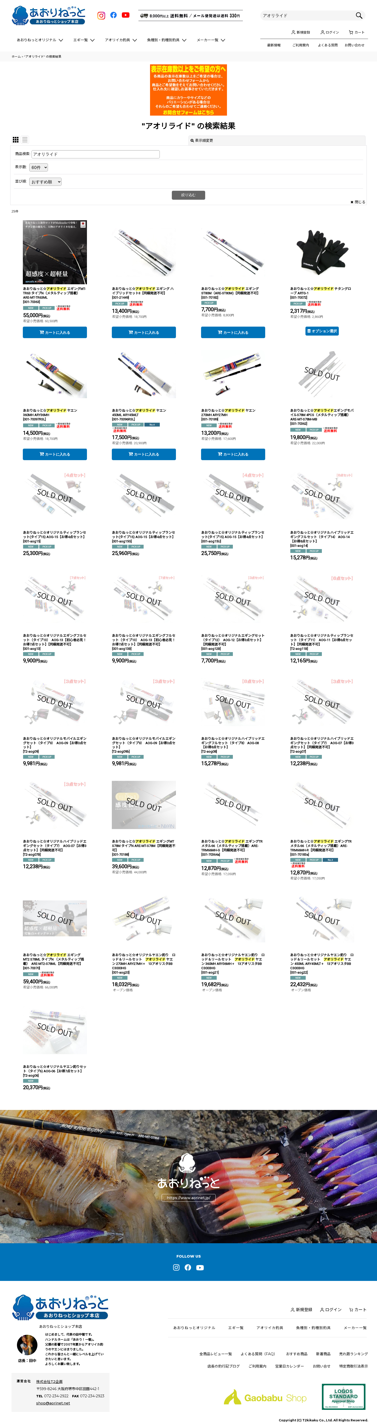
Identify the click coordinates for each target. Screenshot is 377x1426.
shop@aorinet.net (53, 1403)
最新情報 (274, 45)
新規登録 (303, 32)
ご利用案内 (300, 45)
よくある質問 (328, 45)
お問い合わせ (355, 45)
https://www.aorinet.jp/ (188, 1198)
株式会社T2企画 (49, 1381)
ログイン (332, 32)
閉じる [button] (360, 202)
